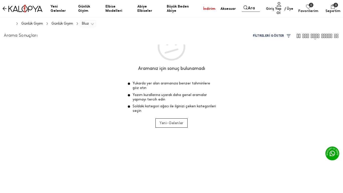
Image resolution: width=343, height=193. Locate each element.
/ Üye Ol (284, 11)
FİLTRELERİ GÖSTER (268, 35)
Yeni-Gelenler (171, 123)
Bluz (85, 23)
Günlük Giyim (62, 23)
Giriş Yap (273, 9)
